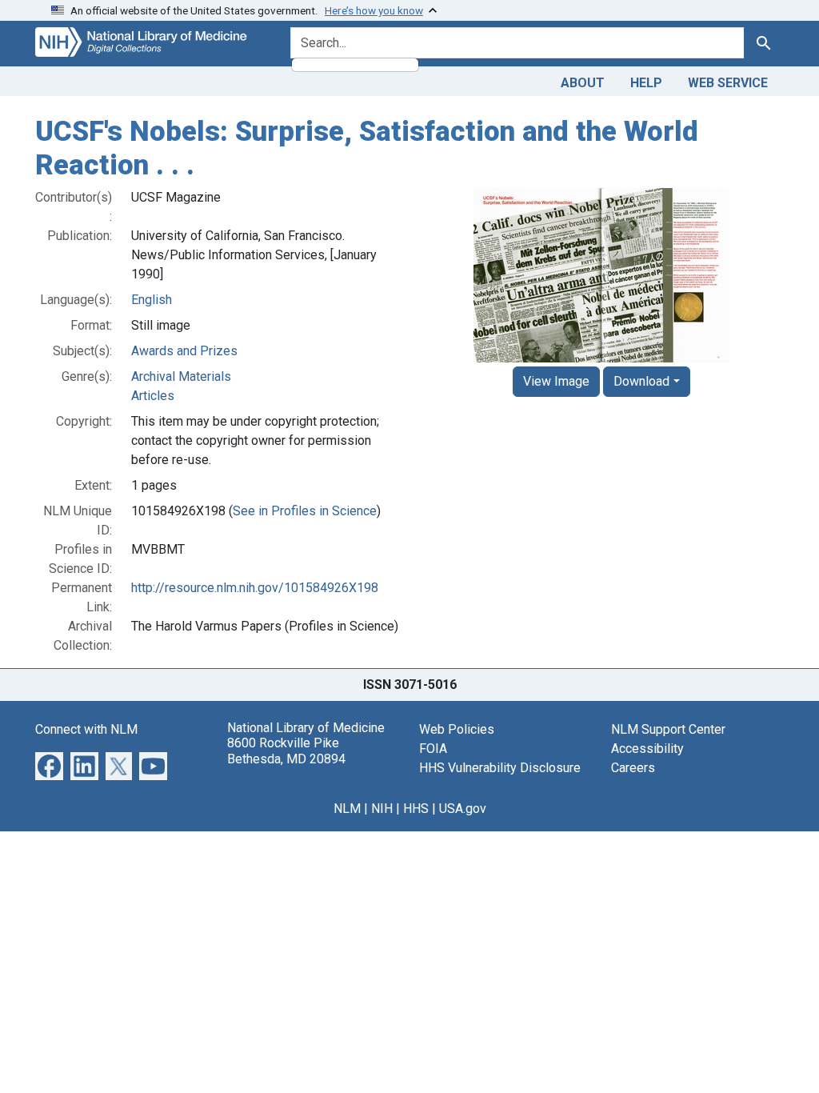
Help (646, 82)
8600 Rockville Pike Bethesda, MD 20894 (286, 750)
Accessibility (647, 748)
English (151, 299)
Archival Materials (181, 376)
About (583, 82)
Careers (633, 767)
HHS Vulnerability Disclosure (500, 767)
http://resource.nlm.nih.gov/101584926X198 (254, 587)
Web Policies (456, 729)
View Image (556, 381)
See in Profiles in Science (305, 510)
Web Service (728, 82)
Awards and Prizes (184, 350)
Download (641, 381)
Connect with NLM (86, 729)
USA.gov (462, 808)
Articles (152, 395)
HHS (416, 808)
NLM (347, 808)
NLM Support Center (668, 729)
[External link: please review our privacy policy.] (49, 765)
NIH (382, 808)
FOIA (433, 748)
